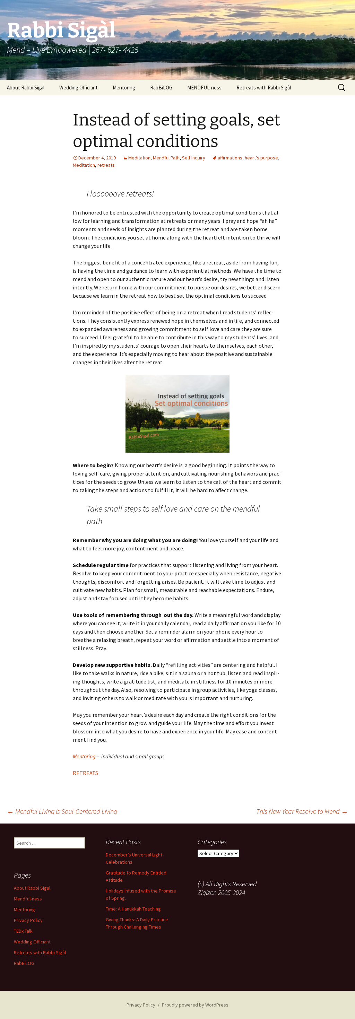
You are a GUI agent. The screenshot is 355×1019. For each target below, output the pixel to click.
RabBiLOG (161, 87)
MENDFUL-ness (204, 87)
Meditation (139, 158)
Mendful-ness (28, 899)
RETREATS (85, 772)
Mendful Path (166, 158)
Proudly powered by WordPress (195, 1005)
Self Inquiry (193, 158)
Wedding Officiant (78, 87)
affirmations (230, 158)
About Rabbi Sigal (25, 87)
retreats (106, 165)
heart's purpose (261, 158)
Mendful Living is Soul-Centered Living (62, 811)
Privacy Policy (28, 920)
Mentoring (124, 87)
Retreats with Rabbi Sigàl (263, 87)
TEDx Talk (23, 931)
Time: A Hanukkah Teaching (133, 909)
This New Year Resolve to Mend (302, 811)
